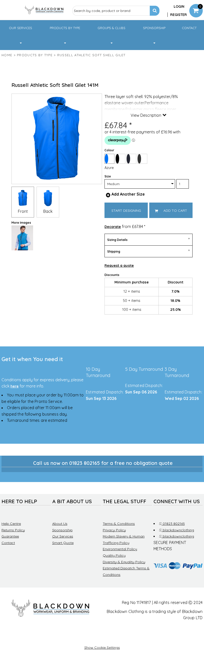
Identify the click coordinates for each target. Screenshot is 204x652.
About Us (59, 523)
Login (179, 6)
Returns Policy (13, 530)
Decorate (112, 226)
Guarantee (10, 536)
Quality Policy (114, 555)
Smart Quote (63, 543)
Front (23, 211)
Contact (8, 543)
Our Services (62, 536)
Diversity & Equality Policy (124, 562)
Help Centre (11, 523)
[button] (20, 35)
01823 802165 (173, 523)
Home (6, 55)
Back (47, 211)
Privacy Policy (114, 530)
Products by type (34, 55)
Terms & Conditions (119, 523)
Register (178, 14)
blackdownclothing (177, 530)
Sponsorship (62, 530)
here (14, 386)
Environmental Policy (120, 549)
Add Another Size (128, 194)
